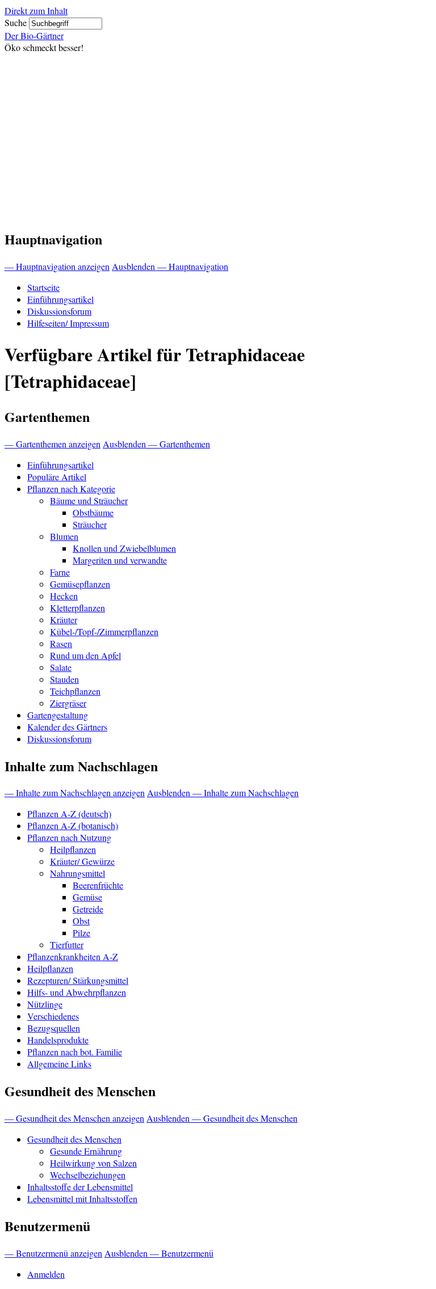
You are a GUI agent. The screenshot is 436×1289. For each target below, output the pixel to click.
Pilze (81, 933)
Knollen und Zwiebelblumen (124, 548)
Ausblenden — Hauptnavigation (170, 266)
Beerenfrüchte (98, 885)
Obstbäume (93, 512)
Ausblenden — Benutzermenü (158, 1253)
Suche (16, 22)
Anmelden (46, 1274)
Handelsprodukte (58, 1040)
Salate (61, 667)
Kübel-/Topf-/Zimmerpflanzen (104, 631)
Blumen (64, 536)
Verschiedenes (53, 1016)
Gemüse (87, 897)
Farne (60, 572)
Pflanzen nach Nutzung (69, 837)
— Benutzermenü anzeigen (53, 1253)
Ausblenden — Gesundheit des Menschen (221, 1118)
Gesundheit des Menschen (74, 1139)
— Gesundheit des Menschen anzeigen (74, 1118)
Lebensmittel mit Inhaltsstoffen (82, 1199)
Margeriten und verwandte (120, 560)
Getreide (88, 909)
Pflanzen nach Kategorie (71, 489)
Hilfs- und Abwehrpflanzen (76, 992)
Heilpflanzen (73, 849)
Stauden (64, 679)
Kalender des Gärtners (67, 727)
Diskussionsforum (59, 311)
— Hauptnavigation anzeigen (57, 266)
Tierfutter (66, 944)
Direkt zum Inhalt (36, 10)
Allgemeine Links (59, 1064)
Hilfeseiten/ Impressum (68, 323)
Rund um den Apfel (85, 655)
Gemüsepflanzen (80, 584)
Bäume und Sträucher (89, 500)
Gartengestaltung (57, 715)
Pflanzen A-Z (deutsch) (69, 813)
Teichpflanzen (75, 691)
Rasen (61, 643)
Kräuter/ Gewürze (82, 861)
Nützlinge (44, 1004)
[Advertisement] (218, 138)
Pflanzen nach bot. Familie (74, 1052)
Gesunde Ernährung (86, 1151)
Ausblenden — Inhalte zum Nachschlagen (223, 792)
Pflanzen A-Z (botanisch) (72, 825)
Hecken (64, 596)
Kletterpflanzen (77, 608)
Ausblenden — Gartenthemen (156, 444)
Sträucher (90, 524)
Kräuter (63, 620)
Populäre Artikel (56, 477)
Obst (81, 921)
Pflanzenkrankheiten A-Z (72, 956)
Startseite (43, 287)
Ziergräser (68, 703)
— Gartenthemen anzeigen (52, 444)
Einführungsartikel (60, 299)
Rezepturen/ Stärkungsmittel (77, 980)
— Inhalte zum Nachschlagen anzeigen (75, 792)
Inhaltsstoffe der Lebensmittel (80, 1187)
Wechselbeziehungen (87, 1175)
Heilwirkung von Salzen (93, 1163)
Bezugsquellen (53, 1028)
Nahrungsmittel (77, 873)
